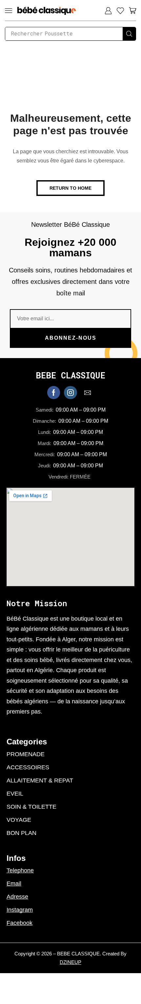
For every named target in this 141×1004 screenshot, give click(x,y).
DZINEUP (70, 962)
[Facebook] (53, 392)
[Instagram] (70, 392)
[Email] (87, 392)
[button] (8, 10)
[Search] (129, 33)
